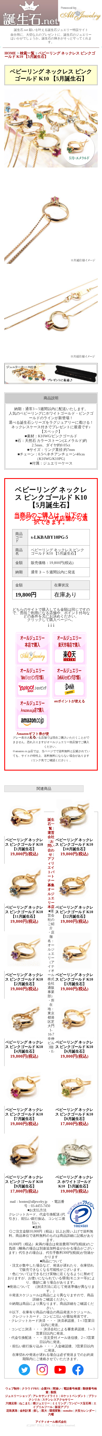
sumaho (68, 1410)
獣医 (53, 1392)
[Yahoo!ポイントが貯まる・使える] (33, 679)
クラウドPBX (30, 1388)
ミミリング (59, 1403)
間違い (57, 1388)
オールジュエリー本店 (51, 898)
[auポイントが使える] (69, 679)
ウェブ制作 (12, 1388)
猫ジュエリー (41, 1403)
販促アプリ (62, 1407)
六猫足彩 (11, 1403)
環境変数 (55, 1410)
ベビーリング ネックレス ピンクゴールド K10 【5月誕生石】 (50, 55)
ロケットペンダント (73, 1395)
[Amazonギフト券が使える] (33, 711)
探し (36, 1410)
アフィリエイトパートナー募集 (51, 872)
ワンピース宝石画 (80, 1403)
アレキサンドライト (45, 1395)
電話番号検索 (71, 1388)
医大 (44, 1410)
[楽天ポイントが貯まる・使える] (69, 646)
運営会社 (51, 835)
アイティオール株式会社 (51, 1421)
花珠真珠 (12, 1410)
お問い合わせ (51, 847)
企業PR (45, 1388)
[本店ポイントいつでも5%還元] (33, 646)
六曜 (51, 1414)
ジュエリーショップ (18, 1395)
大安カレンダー (85, 1410)
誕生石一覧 (51, 824)
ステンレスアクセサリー (57, 1399)
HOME (10, 53)
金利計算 (25, 1410)
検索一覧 (27, 53)
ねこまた (25, 1403)
